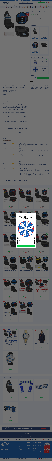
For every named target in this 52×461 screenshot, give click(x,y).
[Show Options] (33, 243)
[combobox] (25, 243)
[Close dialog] (34, 214)
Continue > (26, 245)
